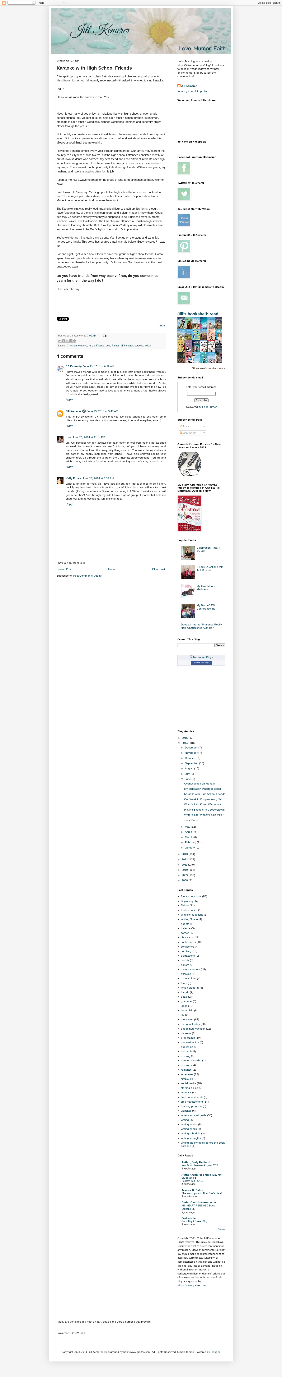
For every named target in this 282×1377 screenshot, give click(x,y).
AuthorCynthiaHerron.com (198, 1202)
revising (185, 1056)
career (185, 932)
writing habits (189, 1128)
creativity (186, 951)
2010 (185, 869)
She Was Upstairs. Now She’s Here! (201, 1193)
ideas (184, 1005)
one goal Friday (190, 1024)
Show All (221, 1229)
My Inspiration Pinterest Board (202, 788)
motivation (187, 1019)
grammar (186, 1001)
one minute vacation (193, 1028)
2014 (185, 742)
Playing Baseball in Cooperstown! (204, 809)
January (190, 847)
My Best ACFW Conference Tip (206, 607)
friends (185, 992)
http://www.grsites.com (191, 1285)
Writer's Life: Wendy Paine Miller (203, 814)
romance (186, 1069)
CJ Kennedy (74, 366)
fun (90, 345)
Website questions (192, 914)
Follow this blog (201, 662)
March (189, 837)
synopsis (186, 1092)
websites (186, 1110)
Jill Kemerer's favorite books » (208, 368)
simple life (187, 1078)
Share (161, 325)
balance (185, 928)
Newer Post (65, 569)
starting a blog (189, 1087)
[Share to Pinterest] (74, 341)
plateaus (186, 1033)
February (191, 842)
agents (185, 923)
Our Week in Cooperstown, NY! (203, 799)
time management (192, 1101)
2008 (185, 880)
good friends (113, 345)
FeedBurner (209, 406)
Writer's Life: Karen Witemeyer (202, 804)
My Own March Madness (206, 587)
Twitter (185, 905)
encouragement (190, 969)
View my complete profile (192, 91)
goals (184, 996)
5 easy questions (191, 896)
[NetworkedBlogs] (201, 657)
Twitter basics (189, 910)
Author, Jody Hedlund (195, 1162)
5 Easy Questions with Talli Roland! (210, 568)
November (191, 752)
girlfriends (99, 345)
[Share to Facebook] (71, 341)
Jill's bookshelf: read (197, 314)
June (188, 778)
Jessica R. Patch (192, 1190)
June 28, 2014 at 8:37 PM (98, 478)
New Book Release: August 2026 (199, 1165)
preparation (188, 1037)
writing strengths (191, 1138)
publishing (187, 1046)
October (190, 758)
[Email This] (60, 341)
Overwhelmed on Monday (199, 783)
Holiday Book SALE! (192, 1180)
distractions (188, 955)
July (187, 773)
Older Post (158, 569)
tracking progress (191, 1106)
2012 (185, 859)
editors (185, 964)
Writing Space (189, 919)
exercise (186, 973)
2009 (185, 875)
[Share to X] (67, 341)
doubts (185, 960)
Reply (69, 399)
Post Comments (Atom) (87, 575)
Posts (186, 426)
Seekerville (188, 1218)
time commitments (192, 1097)
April (188, 831)
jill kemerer (127, 345)
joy (182, 1014)
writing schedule (190, 1133)
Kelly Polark (73, 478)
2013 (185, 854)
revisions (186, 1065)
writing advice (189, 1124)
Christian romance (77, 345)
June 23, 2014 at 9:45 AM (102, 411)
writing (185, 1119)
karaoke (138, 345)
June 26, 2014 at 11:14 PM (89, 437)
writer (148, 345)
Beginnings (187, 901)
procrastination (190, 1042)
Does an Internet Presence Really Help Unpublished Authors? (201, 626)
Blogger (215, 1351)
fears (184, 983)
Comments (189, 432)
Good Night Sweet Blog (194, 1221)
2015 (185, 737)
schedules (187, 1074)
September (192, 763)
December (191, 747)
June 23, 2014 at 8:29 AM (98, 366)
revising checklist (191, 1060)
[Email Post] (104, 335)
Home (111, 569)
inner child (187, 1010)
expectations (188, 978)
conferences (188, 942)
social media (188, 1083)
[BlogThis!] (63, 341)
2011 (185, 864)
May (188, 826)
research (186, 1051)
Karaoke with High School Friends (204, 793)
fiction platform (190, 987)
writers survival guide (193, 1115)
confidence (187, 946)
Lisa (68, 437)
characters (187, 937)
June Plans (191, 820)
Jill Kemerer (73, 411)
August (189, 768)
